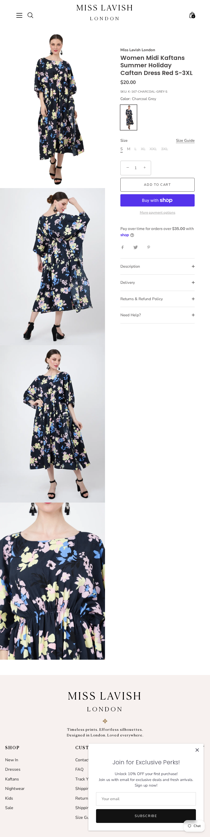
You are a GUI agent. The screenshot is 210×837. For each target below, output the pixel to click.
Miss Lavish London (137, 49)
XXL (153, 149)
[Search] (32, 15)
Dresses (12, 769)
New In (11, 760)
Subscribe (146, 816)
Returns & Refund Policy (141, 298)
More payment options (157, 212)
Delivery (127, 282)
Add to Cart (157, 184)
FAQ (79, 769)
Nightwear (15, 788)
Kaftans (12, 779)
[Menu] (21, 15)
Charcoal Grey (128, 117)
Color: (138, 98)
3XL (164, 149)
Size (157, 140)
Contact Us (85, 760)
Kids (9, 798)
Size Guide (185, 140)
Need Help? (130, 315)
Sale (9, 808)
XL (143, 149)
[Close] (197, 750)
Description (130, 266)
